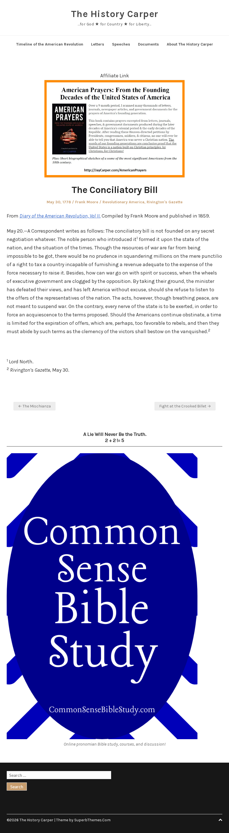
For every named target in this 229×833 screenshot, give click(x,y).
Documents (148, 44)
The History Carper (114, 14)
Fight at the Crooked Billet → (185, 406)
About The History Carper (190, 44)
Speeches (121, 44)
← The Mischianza (34, 406)
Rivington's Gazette (165, 202)
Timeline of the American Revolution (49, 44)
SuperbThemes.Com (92, 820)
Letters (97, 44)
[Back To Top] (220, 820)
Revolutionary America (123, 202)
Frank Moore (86, 202)
